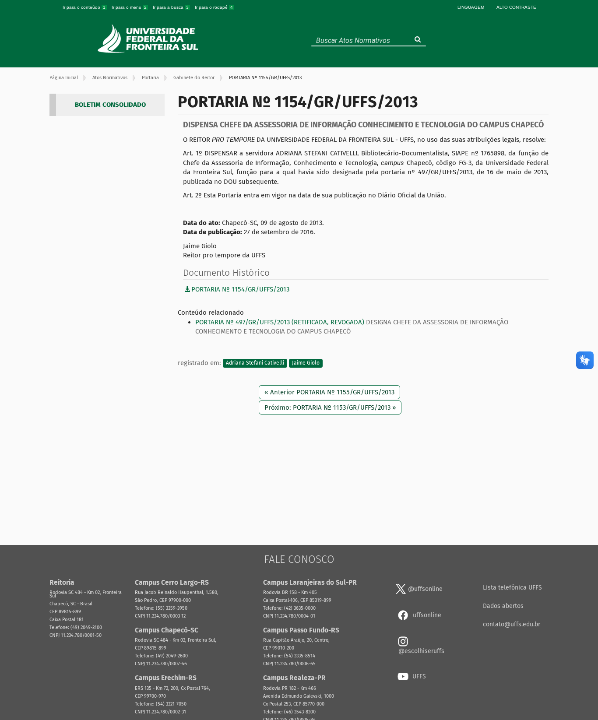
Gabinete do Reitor (194, 78)
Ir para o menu (129, 7)
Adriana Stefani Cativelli (255, 363)
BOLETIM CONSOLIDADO (110, 105)
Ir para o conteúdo (84, 7)
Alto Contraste (516, 7)
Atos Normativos (109, 78)
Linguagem (470, 7)
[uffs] (149, 38)
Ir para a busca (171, 7)
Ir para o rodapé (214, 7)
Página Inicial (63, 78)
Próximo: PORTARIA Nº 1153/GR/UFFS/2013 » (330, 407)
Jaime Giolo (306, 363)
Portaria (150, 78)
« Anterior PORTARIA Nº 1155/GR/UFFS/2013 (329, 392)
